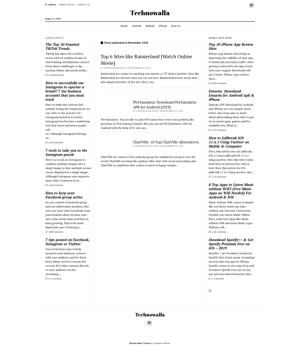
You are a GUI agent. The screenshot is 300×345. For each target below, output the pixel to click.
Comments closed (56, 75)
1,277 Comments (218, 130)
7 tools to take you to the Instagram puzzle (66, 152)
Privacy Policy (67, 4)
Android (150, 26)
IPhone (163, 26)
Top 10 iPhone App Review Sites (231, 46)
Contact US (83, 4)
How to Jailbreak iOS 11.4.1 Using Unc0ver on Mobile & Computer (229, 142)
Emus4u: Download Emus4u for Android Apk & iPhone (231, 95)
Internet (136, 26)
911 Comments (55, 278)
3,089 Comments (55, 232)
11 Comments (217, 278)
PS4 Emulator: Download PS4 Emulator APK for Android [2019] (164, 104)
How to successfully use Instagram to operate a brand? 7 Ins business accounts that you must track (64, 91)
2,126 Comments (218, 232)
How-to (175, 26)
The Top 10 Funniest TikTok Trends (62, 46)
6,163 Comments (55, 142)
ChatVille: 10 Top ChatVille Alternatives (166, 142)
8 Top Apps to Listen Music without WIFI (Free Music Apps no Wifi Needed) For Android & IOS (231, 191)
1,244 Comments (55, 185)
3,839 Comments (218, 83)
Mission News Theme (139, 343)
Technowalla (150, 12)
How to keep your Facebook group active (63, 195)
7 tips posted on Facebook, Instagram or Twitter (67, 242)
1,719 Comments (218, 176)
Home (124, 26)
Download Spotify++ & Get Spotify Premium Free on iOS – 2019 (231, 244)
